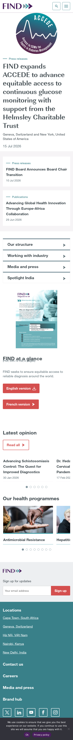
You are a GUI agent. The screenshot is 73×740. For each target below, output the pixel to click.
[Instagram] (55, 712)
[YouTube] (31, 712)
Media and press (18, 687)
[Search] (56, 6)
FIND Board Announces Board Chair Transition (36, 172)
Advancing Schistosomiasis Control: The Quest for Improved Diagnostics (26, 466)
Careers (10, 675)
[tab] (27, 487)
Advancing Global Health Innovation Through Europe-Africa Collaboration (36, 208)
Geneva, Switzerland (18, 626)
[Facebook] (43, 712)
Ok (27, 734)
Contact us (13, 664)
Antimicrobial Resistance (24, 540)
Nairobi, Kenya (13, 644)
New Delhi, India (14, 652)
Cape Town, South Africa (20, 618)
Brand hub (12, 699)
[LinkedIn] (19, 712)
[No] (68, 729)
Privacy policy (41, 734)
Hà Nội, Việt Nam (15, 635)
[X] (7, 712)
